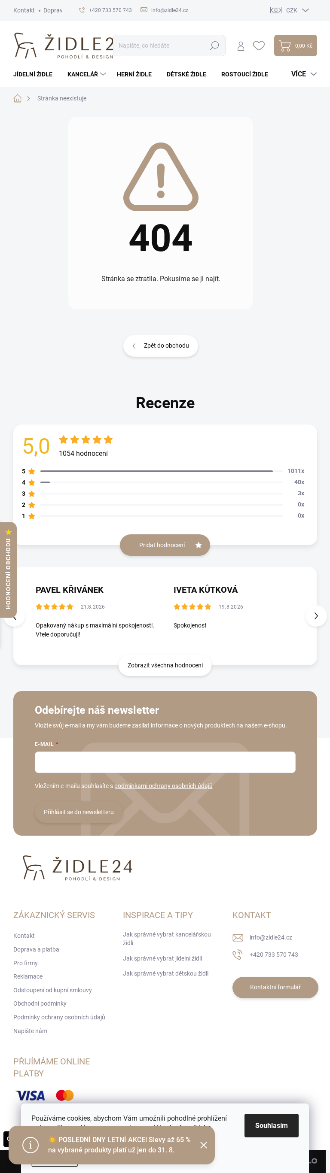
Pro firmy (25, 963)
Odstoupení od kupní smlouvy (52, 990)
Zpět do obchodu (166, 345)
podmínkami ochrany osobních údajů (163, 785)
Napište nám (30, 1031)
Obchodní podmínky (40, 1003)
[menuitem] (36, 74)
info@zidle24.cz (271, 937)
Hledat (214, 45)
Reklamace (28, 976)
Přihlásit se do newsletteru (79, 812)
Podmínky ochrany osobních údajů (59, 1017)
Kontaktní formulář (275, 987)
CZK (291, 10)
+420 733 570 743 (274, 954)
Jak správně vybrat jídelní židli (162, 958)
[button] (316, 616)
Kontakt (24, 10)
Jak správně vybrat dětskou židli (165, 973)
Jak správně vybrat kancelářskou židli (167, 938)
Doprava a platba (36, 949)
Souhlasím (271, 1125)
